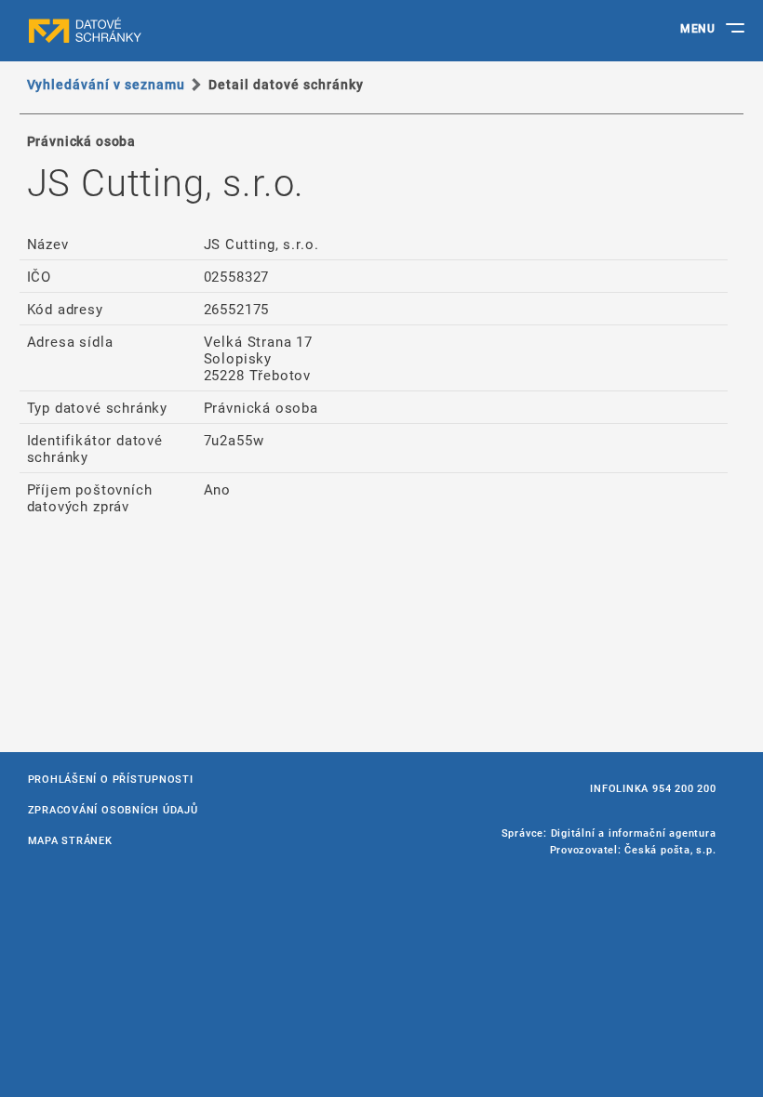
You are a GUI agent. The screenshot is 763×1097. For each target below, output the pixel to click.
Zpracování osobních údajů (113, 809)
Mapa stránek (70, 840)
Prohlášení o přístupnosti (111, 779)
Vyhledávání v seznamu (106, 84)
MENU (697, 27)
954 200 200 (684, 788)
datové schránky (121, 31)
